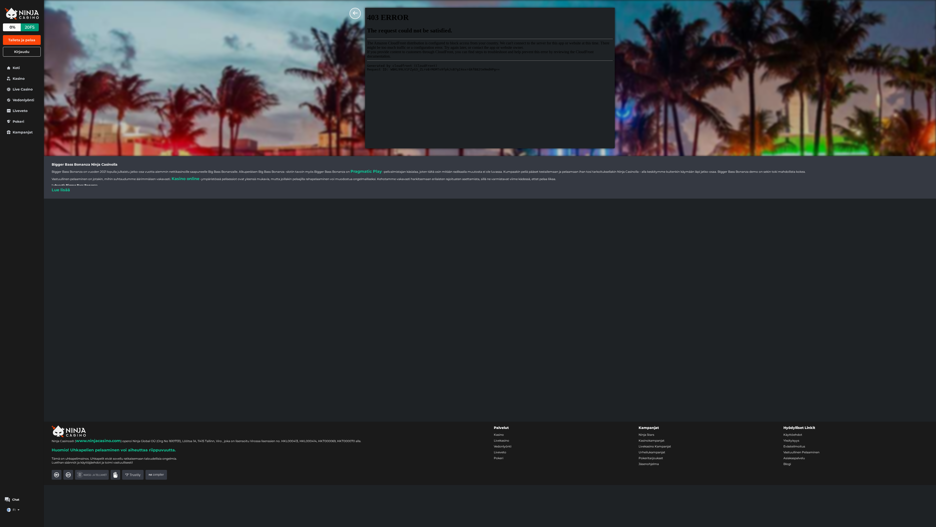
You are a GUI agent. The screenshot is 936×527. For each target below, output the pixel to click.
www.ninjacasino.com (98, 440)
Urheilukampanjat (652, 452)
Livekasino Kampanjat (655, 446)
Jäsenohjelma (649, 464)
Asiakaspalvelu (794, 458)
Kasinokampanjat (651, 440)
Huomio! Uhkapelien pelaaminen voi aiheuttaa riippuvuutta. (114, 450)
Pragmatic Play (366, 171)
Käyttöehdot (792, 434)
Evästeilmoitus (794, 446)
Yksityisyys (791, 440)
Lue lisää (61, 190)
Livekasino (501, 440)
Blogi (787, 464)
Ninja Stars (646, 434)
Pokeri (498, 458)
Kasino (499, 434)
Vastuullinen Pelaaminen (801, 452)
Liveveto (500, 452)
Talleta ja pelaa (21, 40)
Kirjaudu (21, 52)
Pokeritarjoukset (651, 458)
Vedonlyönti (502, 446)
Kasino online (185, 178)
